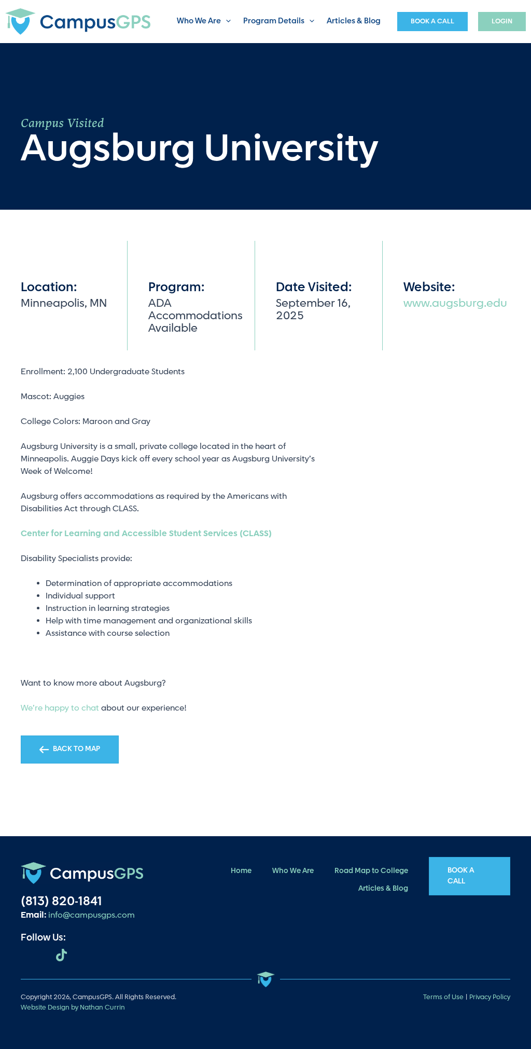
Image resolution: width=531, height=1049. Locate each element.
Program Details (273, 21)
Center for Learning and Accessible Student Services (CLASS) (146, 533)
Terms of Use (443, 997)
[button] (226, 22)
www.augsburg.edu (455, 303)
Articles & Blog (354, 21)
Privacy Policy (489, 997)
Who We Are (199, 21)
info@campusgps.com (91, 915)
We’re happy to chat (60, 708)
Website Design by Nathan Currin (73, 1007)
